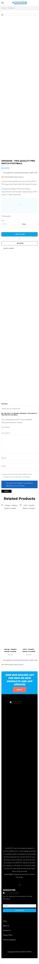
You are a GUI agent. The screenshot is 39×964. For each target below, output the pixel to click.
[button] (19, 689)
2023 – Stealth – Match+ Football (29, 650)
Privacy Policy (7, 935)
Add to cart (20, 234)
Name (4, 458)
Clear (24, 224)
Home (4, 8)
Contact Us (6, 930)
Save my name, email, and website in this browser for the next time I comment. (17, 475)
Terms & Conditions (9, 940)
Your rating (5, 427)
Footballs (11, 8)
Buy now (20, 243)
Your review (6, 433)
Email (3, 466)
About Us (6, 926)
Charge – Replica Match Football (10, 650)
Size (2, 220)
